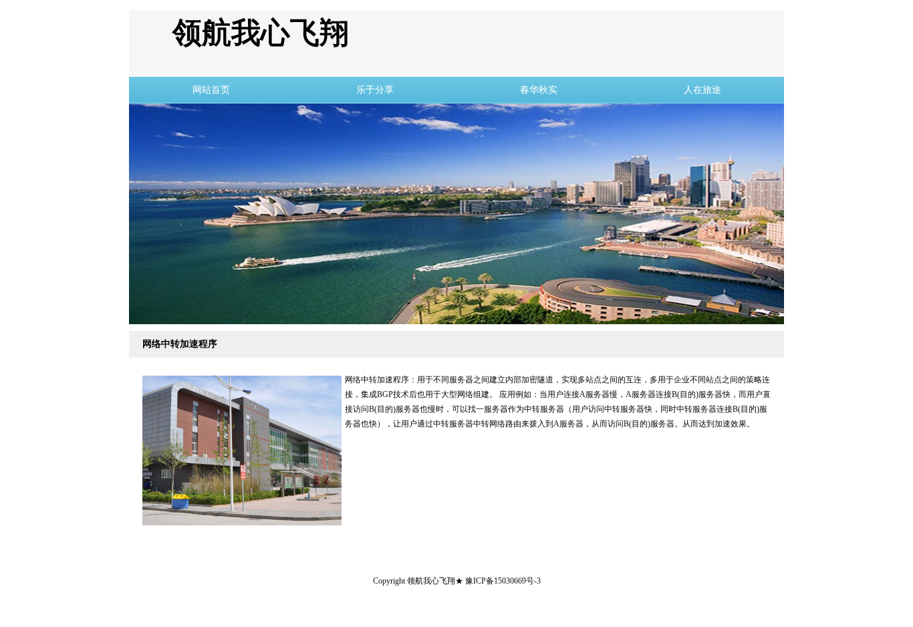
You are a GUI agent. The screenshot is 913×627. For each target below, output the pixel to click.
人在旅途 (702, 90)
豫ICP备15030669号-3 (503, 581)
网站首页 (211, 90)
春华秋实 (538, 90)
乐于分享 (375, 90)
